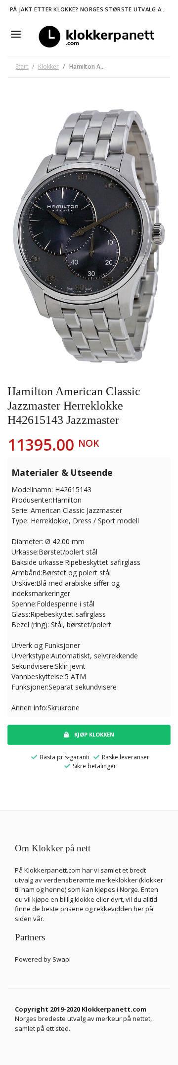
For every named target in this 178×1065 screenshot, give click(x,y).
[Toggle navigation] (15, 34)
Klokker (48, 66)
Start (21, 66)
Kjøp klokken (93, 734)
